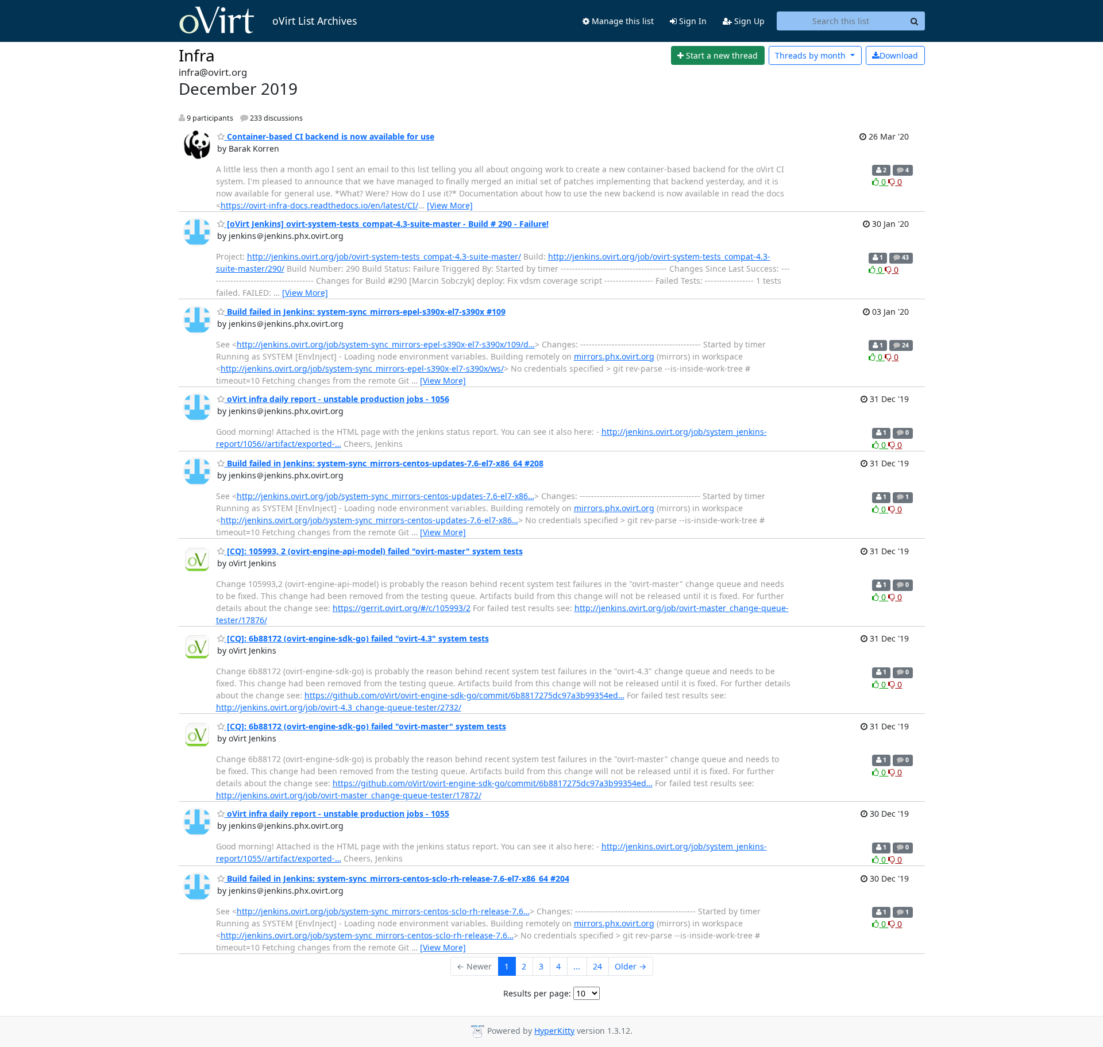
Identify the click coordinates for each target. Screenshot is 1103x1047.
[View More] (450, 205)
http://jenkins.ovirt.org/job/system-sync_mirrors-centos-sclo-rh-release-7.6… (383, 911)
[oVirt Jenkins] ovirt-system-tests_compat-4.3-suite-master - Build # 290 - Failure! (387, 223)
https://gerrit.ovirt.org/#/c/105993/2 (401, 607)
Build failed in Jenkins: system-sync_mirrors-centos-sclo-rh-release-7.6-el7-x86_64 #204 (397, 878)
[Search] (914, 21)
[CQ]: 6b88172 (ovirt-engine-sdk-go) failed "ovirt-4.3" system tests (357, 638)
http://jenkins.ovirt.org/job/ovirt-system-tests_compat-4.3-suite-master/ (384, 256)
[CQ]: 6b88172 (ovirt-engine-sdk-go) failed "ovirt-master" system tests (365, 726)
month (811, 55)
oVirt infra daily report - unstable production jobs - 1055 (337, 813)
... (576, 966)
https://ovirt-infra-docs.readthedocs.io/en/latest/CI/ (319, 205)
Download (899, 55)
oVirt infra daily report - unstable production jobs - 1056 (337, 398)
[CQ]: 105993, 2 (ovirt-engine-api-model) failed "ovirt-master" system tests (374, 551)
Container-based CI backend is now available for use (329, 136)
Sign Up (748, 21)
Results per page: (537, 993)
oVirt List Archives (314, 21)
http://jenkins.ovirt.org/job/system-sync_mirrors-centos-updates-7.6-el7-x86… (385, 495)
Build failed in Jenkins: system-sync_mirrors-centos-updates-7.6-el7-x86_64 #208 (384, 463)
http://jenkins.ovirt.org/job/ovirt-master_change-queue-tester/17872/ (348, 795)
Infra (197, 55)
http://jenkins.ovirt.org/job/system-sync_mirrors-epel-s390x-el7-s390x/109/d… (386, 344)
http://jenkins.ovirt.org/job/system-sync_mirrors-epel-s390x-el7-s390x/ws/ (362, 368)
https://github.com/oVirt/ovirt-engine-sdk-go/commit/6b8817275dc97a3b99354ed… (464, 695)
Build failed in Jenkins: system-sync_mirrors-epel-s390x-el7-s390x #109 (365, 311)
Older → (630, 966)
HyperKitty (554, 1030)
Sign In (692, 21)
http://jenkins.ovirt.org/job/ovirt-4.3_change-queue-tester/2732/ (338, 707)
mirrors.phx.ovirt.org (614, 356)
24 (597, 966)
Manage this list (621, 21)
